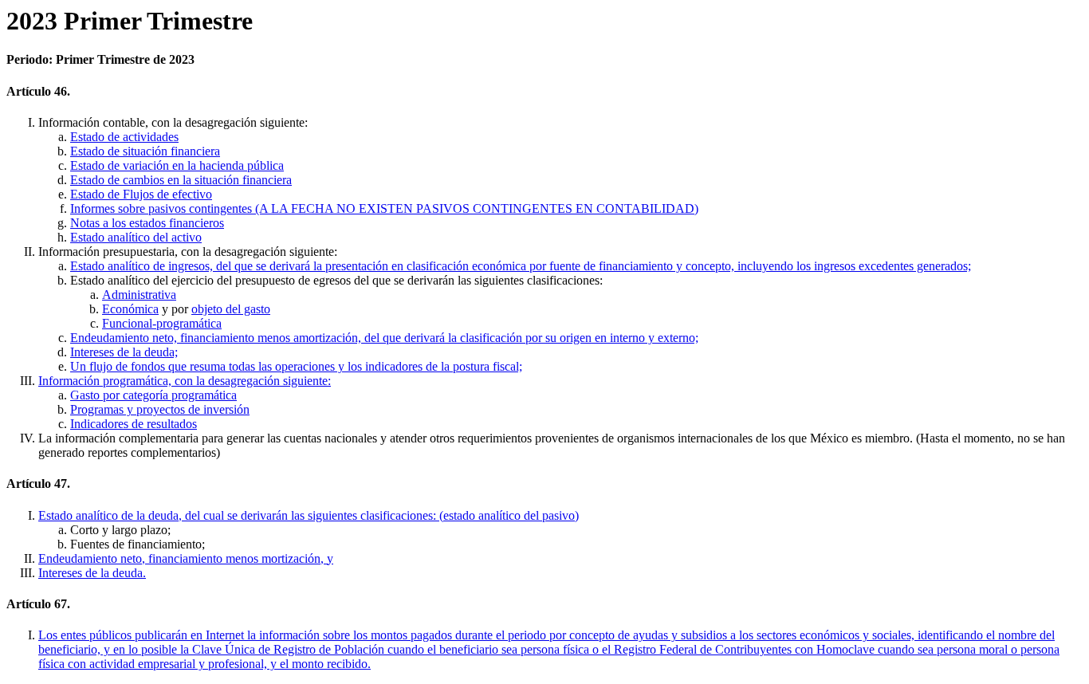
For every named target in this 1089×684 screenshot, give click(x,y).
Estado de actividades (124, 136)
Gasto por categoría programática (153, 395)
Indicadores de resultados (133, 423)
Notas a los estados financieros (147, 223)
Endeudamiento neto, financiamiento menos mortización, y (185, 558)
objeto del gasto (230, 309)
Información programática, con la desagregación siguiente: (184, 380)
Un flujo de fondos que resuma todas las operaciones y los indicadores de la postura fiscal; (296, 366)
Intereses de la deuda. (92, 573)
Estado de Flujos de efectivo (141, 194)
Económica (130, 309)
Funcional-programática (162, 323)
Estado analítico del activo (136, 237)
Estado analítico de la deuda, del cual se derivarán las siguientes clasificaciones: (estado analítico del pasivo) (308, 515)
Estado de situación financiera (145, 151)
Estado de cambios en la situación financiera (181, 180)
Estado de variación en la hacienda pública (177, 165)
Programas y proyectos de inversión (160, 409)
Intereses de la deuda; (124, 352)
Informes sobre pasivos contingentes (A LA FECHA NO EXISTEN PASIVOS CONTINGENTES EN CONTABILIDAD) (384, 208)
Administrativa (139, 294)
